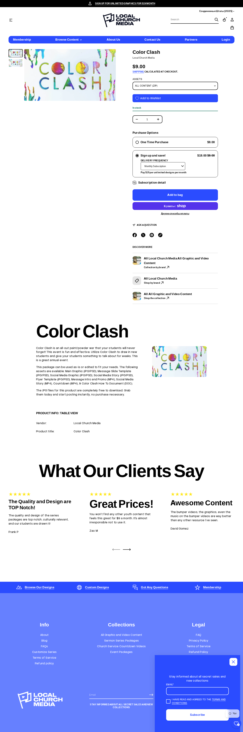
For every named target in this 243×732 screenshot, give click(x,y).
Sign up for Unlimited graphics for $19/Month (125, 3)
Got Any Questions (154, 587)
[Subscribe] (151, 695)
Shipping (138, 71)
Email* (170, 684)
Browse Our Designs (39, 587)
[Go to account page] (232, 20)
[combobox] (192, 19)
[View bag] (232, 28)
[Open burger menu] (11, 20)
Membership (212, 587)
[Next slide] (127, 549)
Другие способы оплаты (175, 213)
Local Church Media (144, 57)
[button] (195, 20)
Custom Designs (97, 587)
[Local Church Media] (121, 20)
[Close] (233, 662)
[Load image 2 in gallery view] (15, 63)
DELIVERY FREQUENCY (154, 160)
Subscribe (197, 715)
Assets (137, 79)
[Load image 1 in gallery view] (15, 53)
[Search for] (216, 19)
